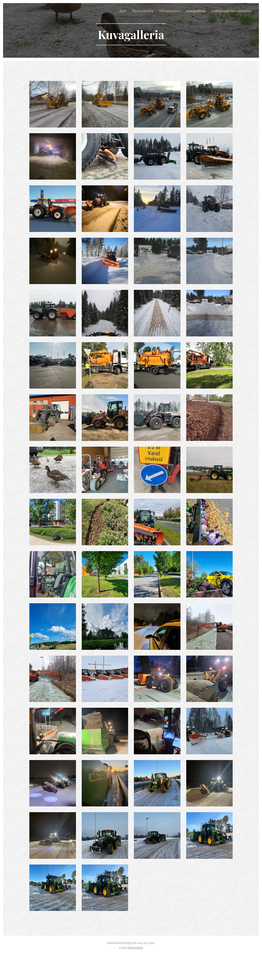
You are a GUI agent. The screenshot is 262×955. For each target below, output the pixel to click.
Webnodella (135, 947)
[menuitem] (124, 11)
